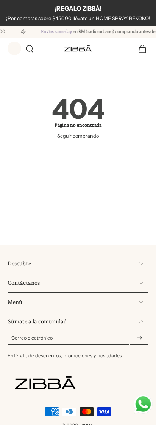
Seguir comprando (78, 136)
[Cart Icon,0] (140, 48)
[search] (29, 48)
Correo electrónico (32, 338)
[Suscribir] (139, 338)
